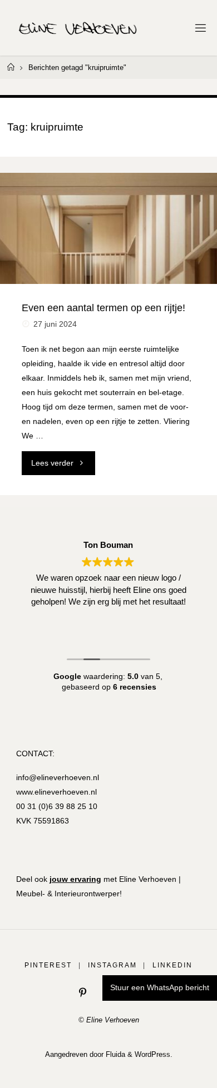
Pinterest (48, 965)
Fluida (114, 1054)
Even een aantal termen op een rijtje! (103, 307)
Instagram (112, 965)
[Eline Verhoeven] (77, 27)
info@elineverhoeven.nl (57, 777)
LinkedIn (172, 965)
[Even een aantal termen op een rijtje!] (108, 228)
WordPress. (153, 1054)
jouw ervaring (75, 879)
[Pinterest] (82, 992)
